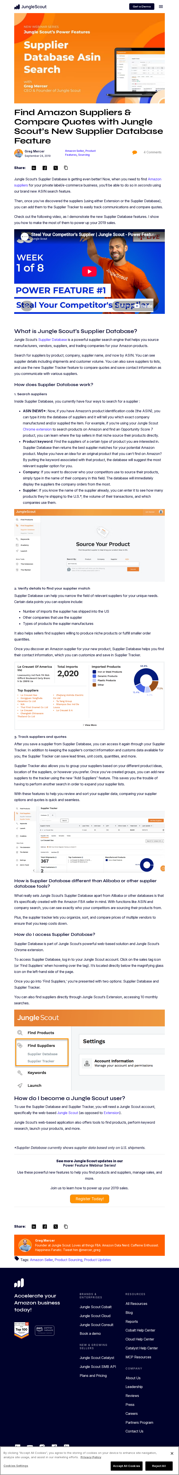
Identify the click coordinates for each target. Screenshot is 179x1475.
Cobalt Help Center (140, 1330)
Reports (132, 1321)
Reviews (132, 1395)
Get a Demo (142, 6)
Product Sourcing (68, 1260)
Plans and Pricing (93, 1375)
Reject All (159, 1466)
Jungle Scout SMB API (98, 1366)
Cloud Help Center (140, 1339)
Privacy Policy (91, 1457)
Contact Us (134, 1431)
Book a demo (90, 1333)
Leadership (134, 1386)
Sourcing (84, 154)
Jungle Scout (67, 1113)
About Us (133, 1378)
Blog (129, 1312)
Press (130, 1404)
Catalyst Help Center (142, 1348)
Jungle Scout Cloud (95, 1316)
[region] (89, 1460)
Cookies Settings (15, 1465)
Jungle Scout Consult (96, 1325)
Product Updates (97, 1260)
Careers (132, 1413)
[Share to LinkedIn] (34, 168)
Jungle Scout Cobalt (96, 1307)
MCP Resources (138, 1357)
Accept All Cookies (126, 1466)
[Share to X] (56, 168)
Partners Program (139, 1422)
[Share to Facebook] (45, 168)
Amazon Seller (74, 150)
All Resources (136, 1303)
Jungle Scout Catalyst (97, 1357)
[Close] (172, 1453)
